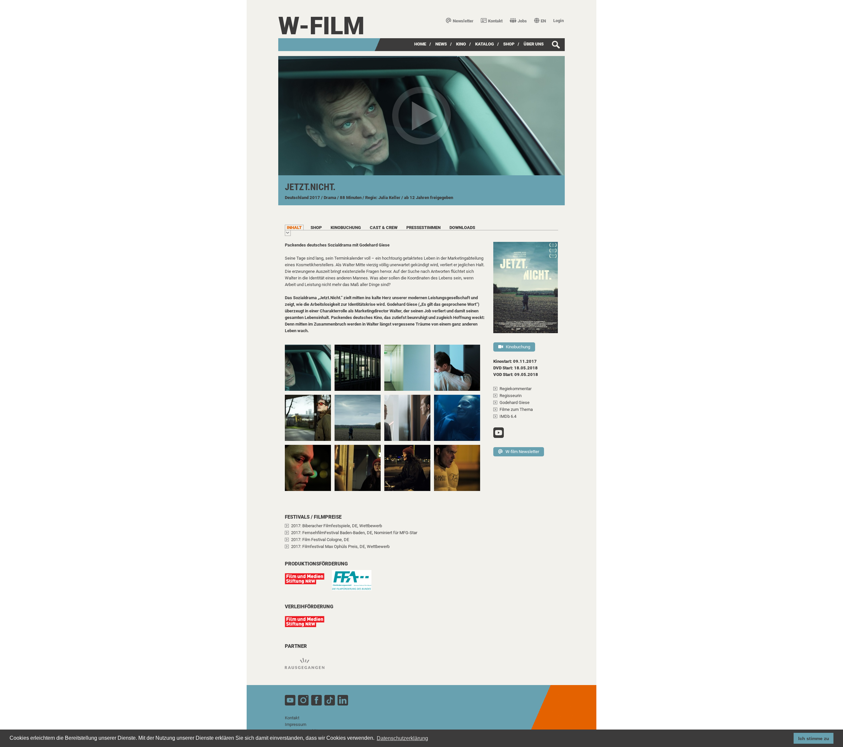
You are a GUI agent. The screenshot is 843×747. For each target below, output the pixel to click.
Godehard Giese (515, 402)
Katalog (484, 44)
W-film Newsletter (522, 451)
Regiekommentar (515, 388)
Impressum (295, 724)
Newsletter (463, 20)
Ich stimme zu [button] (813, 738)
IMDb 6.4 (508, 416)
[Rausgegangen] (308, 666)
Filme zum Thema (516, 409)
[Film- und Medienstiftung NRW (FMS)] (308, 582)
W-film (321, 26)
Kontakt (495, 20)
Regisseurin (511, 395)
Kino (461, 44)
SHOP (508, 44)
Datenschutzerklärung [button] (402, 738)
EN (543, 20)
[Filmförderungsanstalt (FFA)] (355, 583)
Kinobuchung (518, 346)
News (441, 44)
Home (420, 44)
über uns (534, 44)
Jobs (522, 20)
